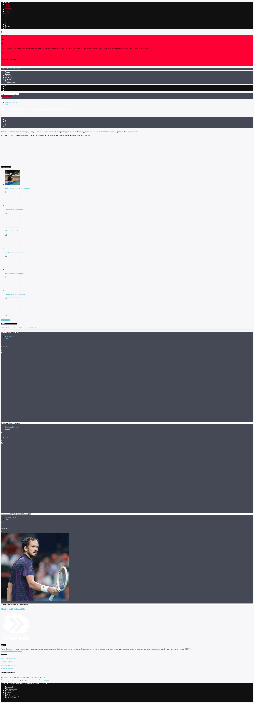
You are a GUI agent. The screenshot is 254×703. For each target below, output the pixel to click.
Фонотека (8, 11)
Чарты (7, 13)
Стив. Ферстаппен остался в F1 (14, 209)
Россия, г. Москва (7, 669)
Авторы (7, 6)
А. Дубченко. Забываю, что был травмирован (18, 188)
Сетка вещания (10, 15)
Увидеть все (6, 320)
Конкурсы (8, 9)
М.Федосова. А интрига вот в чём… (15, 252)
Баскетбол (13, 327)
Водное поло (45, 327)
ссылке (43, 677)
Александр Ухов (27, 327)
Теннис (7, 104)
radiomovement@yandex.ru (9, 665)
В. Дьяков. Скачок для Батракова (15, 273)
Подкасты (8, 8)
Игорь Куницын (10, 517)
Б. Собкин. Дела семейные (12, 231)
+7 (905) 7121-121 (7, 662)
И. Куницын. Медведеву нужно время (14, 604)
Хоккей (19, 327)
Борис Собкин (9, 336)
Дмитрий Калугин (11, 102)
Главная (7, 4)
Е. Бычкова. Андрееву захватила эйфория (16, 514)
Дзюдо (40, 327)
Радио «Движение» (13, 68)
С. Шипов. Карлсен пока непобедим (15, 294)
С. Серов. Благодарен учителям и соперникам (18, 315)
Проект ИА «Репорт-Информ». (11, 651)
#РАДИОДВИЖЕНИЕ (13, 608)
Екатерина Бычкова (11, 427)
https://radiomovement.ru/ (9, 658)
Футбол (5, 327)
